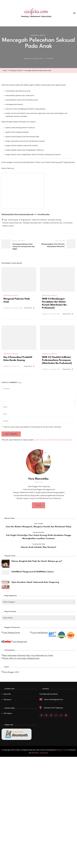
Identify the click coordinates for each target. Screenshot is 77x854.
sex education (67, 223)
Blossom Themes (62, 750)
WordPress (35, 753)
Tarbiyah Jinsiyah (8, 226)
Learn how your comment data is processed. (53, 440)
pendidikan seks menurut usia (52, 223)
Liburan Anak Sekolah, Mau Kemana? (38, 547)
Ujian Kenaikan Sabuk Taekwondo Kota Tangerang (35, 582)
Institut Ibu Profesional (39, 220)
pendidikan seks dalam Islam (32, 223)
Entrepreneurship (38, 532)
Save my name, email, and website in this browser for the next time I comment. (32, 427)
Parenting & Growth (38, 35)
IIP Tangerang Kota (25, 220)
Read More (28, 308)
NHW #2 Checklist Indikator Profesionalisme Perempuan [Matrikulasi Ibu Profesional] (57, 360)
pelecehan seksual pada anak (12, 223)
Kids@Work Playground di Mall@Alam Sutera (33, 572)
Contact (39, 505)
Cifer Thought (38, 523)
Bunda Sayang (13, 220)
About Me (7, 694)
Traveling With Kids (38, 544)
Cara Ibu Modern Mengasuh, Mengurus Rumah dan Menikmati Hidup (38, 527)
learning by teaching (54, 220)
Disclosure (7, 699)
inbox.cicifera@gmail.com (53, 699)
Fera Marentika (43, 214)
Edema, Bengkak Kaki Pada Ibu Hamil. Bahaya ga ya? (37, 561)
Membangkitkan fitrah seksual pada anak (17, 214)
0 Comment (49, 58)
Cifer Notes (8, 713)
